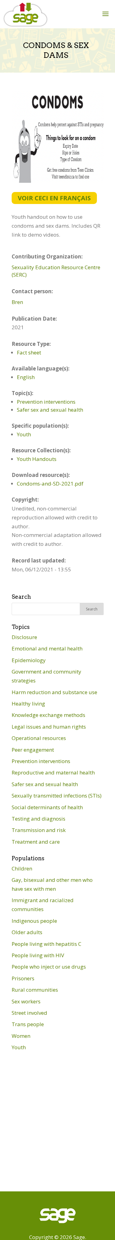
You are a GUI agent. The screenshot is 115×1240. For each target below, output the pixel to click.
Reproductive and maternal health (53, 772)
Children (22, 868)
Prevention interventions (46, 401)
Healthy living (28, 703)
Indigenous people (34, 920)
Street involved (29, 1012)
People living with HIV (38, 955)
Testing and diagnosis (38, 818)
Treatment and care (36, 841)
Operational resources (39, 738)
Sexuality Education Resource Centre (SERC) (56, 271)
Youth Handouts (36, 458)
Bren (17, 302)
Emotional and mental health (47, 648)
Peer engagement (33, 749)
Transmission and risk (39, 830)
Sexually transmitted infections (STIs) (57, 795)
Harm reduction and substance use (54, 692)
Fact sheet (29, 352)
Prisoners (23, 978)
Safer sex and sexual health (50, 409)
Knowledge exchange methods (48, 714)
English (26, 377)
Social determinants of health (47, 807)
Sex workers (26, 1001)
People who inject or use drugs (49, 966)
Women (21, 1035)
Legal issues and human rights (49, 726)
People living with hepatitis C (46, 943)
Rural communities (35, 989)
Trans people (28, 1024)
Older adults (27, 932)
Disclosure (24, 637)
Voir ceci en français (54, 198)
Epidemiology (29, 660)
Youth (24, 434)
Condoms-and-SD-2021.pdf (50, 483)
